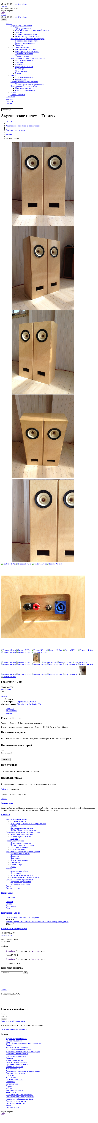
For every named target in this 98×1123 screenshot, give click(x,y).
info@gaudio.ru (21, 4)
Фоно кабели (20, 80)
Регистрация (11, 906)
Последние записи (10, 913)
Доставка (9, 99)
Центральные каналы (24, 67)
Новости (9, 101)
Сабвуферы (19, 69)
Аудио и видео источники (21, 26)
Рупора (18, 73)
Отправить (6, 759)
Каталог (9, 24)
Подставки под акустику (25, 88)
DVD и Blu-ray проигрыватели (28, 37)
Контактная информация (14, 928)
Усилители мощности (24, 54)
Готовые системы (18, 95)
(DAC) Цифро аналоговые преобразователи (33, 30)
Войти (4, 1019)
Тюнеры (18, 32)
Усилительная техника (20, 47)
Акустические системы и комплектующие (28, 58)
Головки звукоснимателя (25, 43)
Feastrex (9, 134)
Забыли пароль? (7, 1021)
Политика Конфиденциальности (14, 1029)
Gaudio (4, 6)
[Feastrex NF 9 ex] (43, 225)
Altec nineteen (22, 704)
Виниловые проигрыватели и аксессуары (27, 39)
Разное (13, 92)
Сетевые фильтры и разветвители (24, 82)
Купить (4, 696)
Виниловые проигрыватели (26, 41)
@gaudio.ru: (10, 951)
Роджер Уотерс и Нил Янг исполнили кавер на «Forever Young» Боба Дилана (37, 922)
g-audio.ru (36, 951)
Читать (4, 799)
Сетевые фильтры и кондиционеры (29, 84)
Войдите (4, 789)
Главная (9, 122)
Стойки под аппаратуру (25, 90)
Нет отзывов (6, 689)
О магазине (10, 97)
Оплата (9, 103)
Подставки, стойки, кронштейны (24, 86)
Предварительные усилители (27, 52)
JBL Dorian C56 (35, 704)
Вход (3, 13)
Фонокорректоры (22, 56)
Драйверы (19, 62)
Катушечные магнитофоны (26, 34)
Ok (25, 973)
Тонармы (19, 45)
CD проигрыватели (23, 28)
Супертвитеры (21, 71)
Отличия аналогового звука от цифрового (23, 917)
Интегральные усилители (25, 49)
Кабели (13, 75)
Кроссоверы (20, 64)
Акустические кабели (24, 77)
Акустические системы (24, 60)
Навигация (7, 893)
